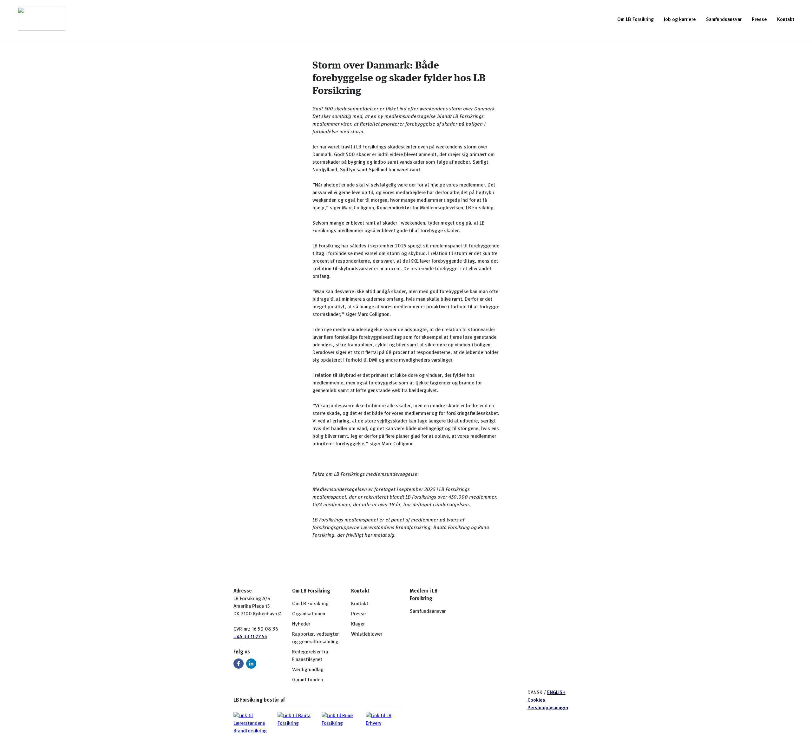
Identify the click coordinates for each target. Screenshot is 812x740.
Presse (759, 19)
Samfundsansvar (724, 19)
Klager (358, 624)
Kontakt (785, 19)
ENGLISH (556, 692)
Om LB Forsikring (635, 19)
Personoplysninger (547, 708)
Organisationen (308, 614)
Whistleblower (366, 634)
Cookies (536, 700)
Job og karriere (680, 19)
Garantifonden (307, 680)
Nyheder (301, 624)
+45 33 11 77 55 (250, 636)
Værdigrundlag (308, 669)
